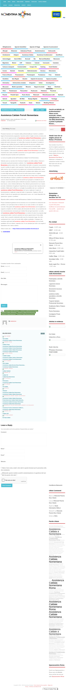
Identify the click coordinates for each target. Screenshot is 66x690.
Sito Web (3, 278)
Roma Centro (20, 1)
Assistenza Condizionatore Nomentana (56, 624)
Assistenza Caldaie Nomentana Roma (25, 314)
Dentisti (12, 71)
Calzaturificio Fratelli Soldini (56, 251)
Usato (30, 102)
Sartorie (5, 98)
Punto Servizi (26, 94)
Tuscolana (34, 1)
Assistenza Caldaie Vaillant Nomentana (12, 350)
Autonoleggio (7, 59)
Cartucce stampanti (8, 67)
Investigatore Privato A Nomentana (56, 563)
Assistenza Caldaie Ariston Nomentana (12, 340)
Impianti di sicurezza (37, 79)
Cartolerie (56, 63)
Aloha (55, 516)
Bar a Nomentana (57, 571)
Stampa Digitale (32, 98)
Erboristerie (52, 71)
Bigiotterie (6, 63)
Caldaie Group (6, 344)
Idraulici (25, 79)
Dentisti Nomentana (53, 594)
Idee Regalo (15, 79)
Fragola (51, 227)
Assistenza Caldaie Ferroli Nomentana (24, 248)
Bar (35, 59)
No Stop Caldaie (6, 417)
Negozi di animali (39, 86)
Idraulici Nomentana (54, 564)
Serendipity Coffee (54, 259)
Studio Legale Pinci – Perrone (57, 264)
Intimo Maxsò (52, 248)
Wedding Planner (49, 102)
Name (2, 448)
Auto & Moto (18, 59)
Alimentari (14, 51)
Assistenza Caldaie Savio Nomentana (12, 382)
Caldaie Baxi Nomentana (9, 376)
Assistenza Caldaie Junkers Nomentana (12, 357)
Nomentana (20, 110)
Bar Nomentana (62, 527)
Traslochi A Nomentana (59, 589)
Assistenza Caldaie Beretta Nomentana (12, 346)
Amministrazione (40, 51)
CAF (21, 63)
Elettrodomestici (32, 71)
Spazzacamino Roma (58, 676)
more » (16, 251)
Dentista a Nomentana (53, 527)
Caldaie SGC (6, 413)
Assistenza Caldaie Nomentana (9, 314)
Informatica (6, 82)
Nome (5, 266)
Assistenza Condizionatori (44, 55)
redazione (3, 120)
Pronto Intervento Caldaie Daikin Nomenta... (13, 400)
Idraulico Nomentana (54, 635)
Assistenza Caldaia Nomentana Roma (28, 310)
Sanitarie (60, 94)
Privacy (29, 5)
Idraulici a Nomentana (59, 649)
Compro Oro (33, 67)
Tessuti (5, 102)
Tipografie (13, 102)
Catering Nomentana (59, 626)
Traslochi (22, 102)
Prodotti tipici (15, 94)
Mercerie (28, 86)
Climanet (5, 390)
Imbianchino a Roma (54, 337)
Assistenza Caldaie (27, 55)
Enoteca (43, 71)
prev (37, 110)
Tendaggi (54, 98)
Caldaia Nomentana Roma (54, 618)
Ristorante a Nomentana (54, 547)
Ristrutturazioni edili (49, 94)
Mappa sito (50, 685)
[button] (27, 255)
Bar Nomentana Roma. (56, 622)
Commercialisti (22, 67)
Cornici (5, 71)
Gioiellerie (6, 79)
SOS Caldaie (6, 363)
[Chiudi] (41, 245)
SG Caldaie (5, 386)
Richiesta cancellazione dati (35, 686)
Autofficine (59, 55)
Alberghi (5, 51)
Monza (13, 1)
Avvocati (27, 59)
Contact (24, 5)
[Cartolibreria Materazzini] (57, 355)
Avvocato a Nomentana (55, 641)
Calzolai (37, 63)
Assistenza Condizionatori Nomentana (57, 653)
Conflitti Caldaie (6, 355)
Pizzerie (5, 94)
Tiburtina (27, 1)
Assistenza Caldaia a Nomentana (9, 312)
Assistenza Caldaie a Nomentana (55, 631)
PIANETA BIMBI (53, 352)
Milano (5, 5)
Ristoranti (36, 94)
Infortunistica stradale (19, 82)
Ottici (4, 90)
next (42, 110)
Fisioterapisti (31, 75)
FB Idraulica (5, 380)
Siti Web (22, 98)
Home (4, 1)
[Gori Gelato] (57, 327)
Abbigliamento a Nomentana (56, 657)
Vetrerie (38, 102)
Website (3, 461)
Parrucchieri (23, 90)
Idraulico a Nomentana (54, 660)
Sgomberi (13, 98)
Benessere (57, 59)
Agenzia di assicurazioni (50, 47)
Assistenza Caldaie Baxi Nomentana (11, 392)
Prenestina (17, 5)
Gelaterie (57, 75)
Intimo (41, 82)
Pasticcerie (34, 90)
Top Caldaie (5, 338)
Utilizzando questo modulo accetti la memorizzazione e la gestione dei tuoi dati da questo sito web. (24, 474)
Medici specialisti (17, 86)
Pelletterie (44, 90)
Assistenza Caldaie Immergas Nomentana (13, 402)
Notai (49, 86)
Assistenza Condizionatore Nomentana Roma (56, 599)
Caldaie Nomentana (61, 566)
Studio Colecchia (53, 347)
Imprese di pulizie (51, 79)
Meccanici (6, 86)
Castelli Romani (42, 1)
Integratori (32, 82)
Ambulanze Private (26, 51)
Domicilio (21, 71)
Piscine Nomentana (54, 311)
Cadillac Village (53, 256)
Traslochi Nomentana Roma (55, 658)
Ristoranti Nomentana (54, 656)
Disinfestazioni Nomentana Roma (56, 627)
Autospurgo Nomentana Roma (58, 597)
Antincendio (52, 51)
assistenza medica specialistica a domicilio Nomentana (55, 296)
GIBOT (51, 230)
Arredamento (6, 55)
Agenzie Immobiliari (20, 47)
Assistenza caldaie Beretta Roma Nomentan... (14, 365)
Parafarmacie (13, 90)
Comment (3, 432)
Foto (50, 75)
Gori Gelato (52, 334)
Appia (9, 1)
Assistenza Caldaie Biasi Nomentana (12, 403)
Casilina (11, 5)
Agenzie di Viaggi (35, 47)
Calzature (28, 63)
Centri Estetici (53, 67)
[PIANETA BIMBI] (55, 350)
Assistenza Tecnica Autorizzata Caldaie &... (13, 407)
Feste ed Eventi (7, 75)
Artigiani (16, 55)
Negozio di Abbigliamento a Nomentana (57, 567)
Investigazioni (50, 82)
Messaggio (4, 284)
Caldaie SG (5, 375)
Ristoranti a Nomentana (54, 591)
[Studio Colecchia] (57, 340)
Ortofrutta (57, 86)
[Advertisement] (42, 30)
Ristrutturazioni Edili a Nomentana (56, 548)
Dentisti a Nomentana (58, 655)
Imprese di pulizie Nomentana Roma (56, 551)
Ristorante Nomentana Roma (58, 573)
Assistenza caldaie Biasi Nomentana (12, 409)
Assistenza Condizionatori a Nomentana (57, 637)
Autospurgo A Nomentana (57, 546)
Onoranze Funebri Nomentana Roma (56, 651)
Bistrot (14, 63)
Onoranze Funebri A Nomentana (55, 575)
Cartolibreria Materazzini (55, 485)
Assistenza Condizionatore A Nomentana (57, 592)
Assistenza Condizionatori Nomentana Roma (55, 538)
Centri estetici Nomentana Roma (55, 549)
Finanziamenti (19, 75)
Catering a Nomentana (53, 552)
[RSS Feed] (62, 2)
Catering (42, 67)
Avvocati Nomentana (58, 639)
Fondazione (41, 75)
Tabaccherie (44, 98)
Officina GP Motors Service (56, 238)
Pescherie (53, 90)
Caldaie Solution (6, 371)
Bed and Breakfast (44, 59)
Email (5, 272)
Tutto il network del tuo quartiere (40, 685)
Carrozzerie (46, 63)
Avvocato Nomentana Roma (56, 526)
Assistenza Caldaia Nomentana (12, 310)
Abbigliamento (7, 47)
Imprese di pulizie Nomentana (55, 574)
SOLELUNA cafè (53, 233)
